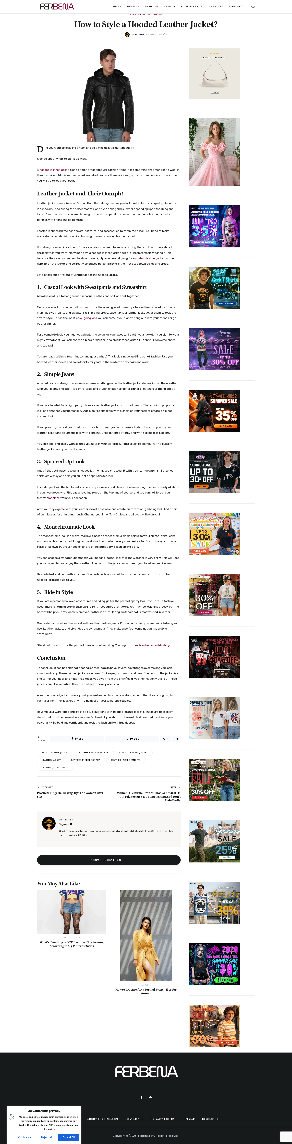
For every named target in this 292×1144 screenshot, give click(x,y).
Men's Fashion (138, 14)
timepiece (53, 498)
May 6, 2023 (146, 985)
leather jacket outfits (125, 760)
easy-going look (86, 318)
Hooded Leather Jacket (133, 752)
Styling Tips (154, 14)
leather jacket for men (85, 760)
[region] (44, 1125)
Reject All (46, 1137)
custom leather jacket (150, 258)
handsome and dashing (154, 645)
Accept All (69, 1137)
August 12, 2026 (72, 937)
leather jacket (51, 760)
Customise (24, 1137)
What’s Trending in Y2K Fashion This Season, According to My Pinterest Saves (72, 944)
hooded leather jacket (54, 169)
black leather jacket (55, 752)
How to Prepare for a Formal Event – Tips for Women (145, 991)
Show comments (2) (106, 860)
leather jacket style (55, 767)
